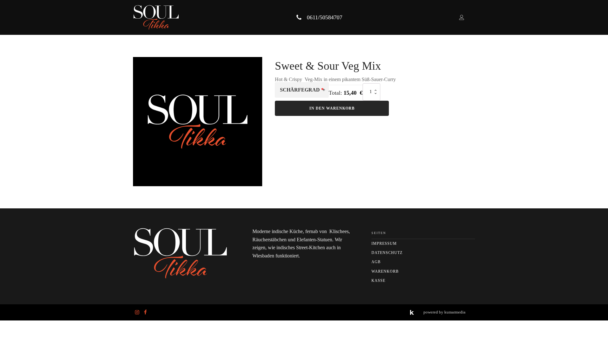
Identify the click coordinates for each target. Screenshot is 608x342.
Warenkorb (385, 271)
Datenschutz (386, 252)
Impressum (384, 243)
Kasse (378, 280)
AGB (376, 262)
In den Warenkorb (332, 108)
